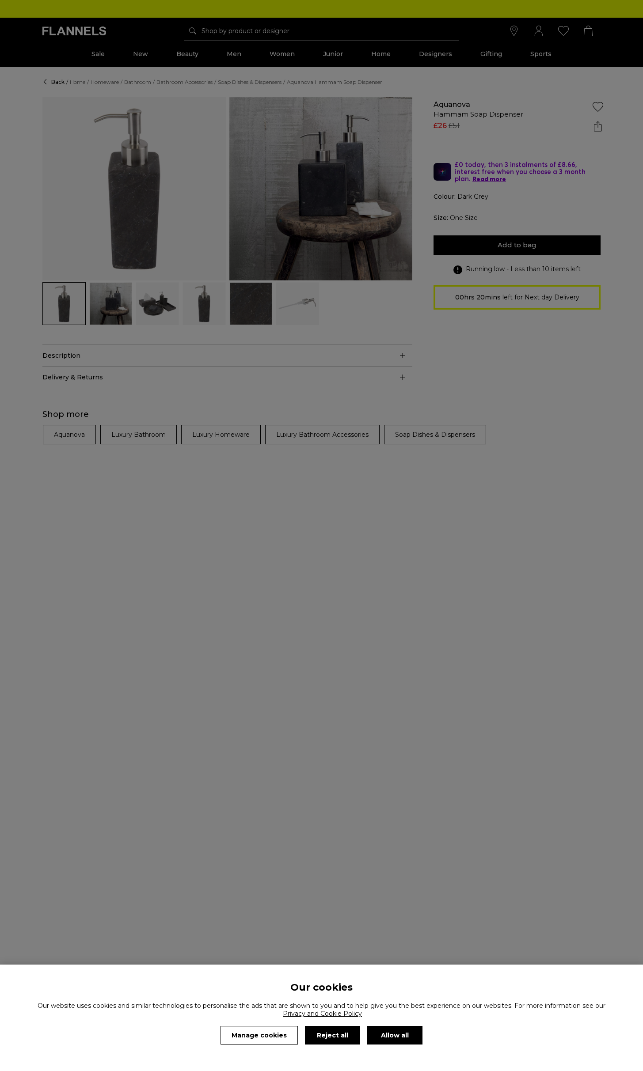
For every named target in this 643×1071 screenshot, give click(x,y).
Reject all (332, 1035)
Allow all (395, 1035)
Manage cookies (259, 1035)
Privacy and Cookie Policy (322, 1014)
